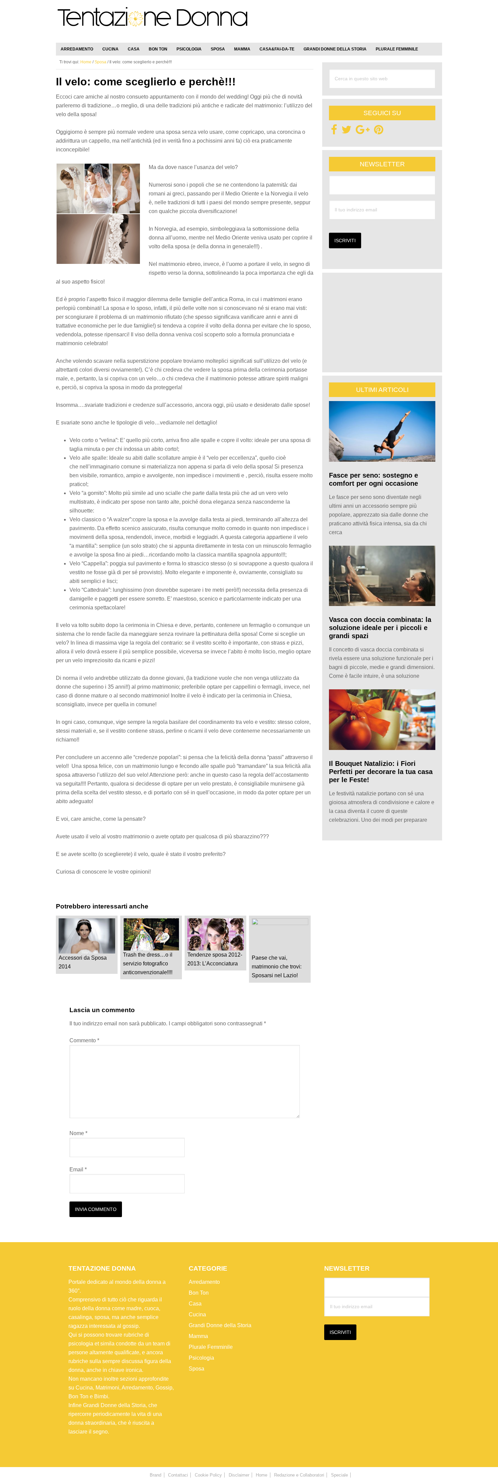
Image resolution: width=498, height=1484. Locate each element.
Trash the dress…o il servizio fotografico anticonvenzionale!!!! (147, 963)
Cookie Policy (208, 1475)
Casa (195, 1304)
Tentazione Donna (152, 23)
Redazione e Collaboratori (299, 1475)
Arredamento (204, 1282)
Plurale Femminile (211, 1347)
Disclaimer (239, 1475)
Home (261, 1475)
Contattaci (178, 1475)
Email (78, 1169)
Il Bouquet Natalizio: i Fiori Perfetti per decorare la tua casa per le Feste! (381, 771)
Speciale (339, 1475)
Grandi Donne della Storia (220, 1325)
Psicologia (201, 1358)
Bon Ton (199, 1293)
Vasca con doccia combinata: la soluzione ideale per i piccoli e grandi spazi (380, 628)
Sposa (196, 1369)
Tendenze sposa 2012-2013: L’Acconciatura (214, 959)
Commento (84, 1040)
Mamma (198, 1336)
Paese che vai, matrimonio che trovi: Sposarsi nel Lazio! (277, 966)
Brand (155, 1475)
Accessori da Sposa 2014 (83, 962)
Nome (78, 1133)
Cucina (197, 1314)
